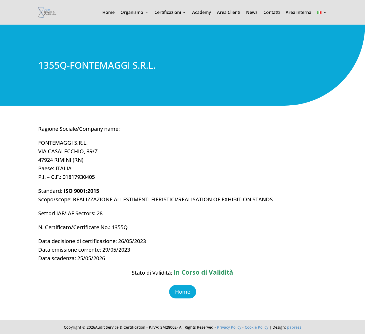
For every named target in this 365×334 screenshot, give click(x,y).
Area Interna (298, 12)
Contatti (271, 12)
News (252, 12)
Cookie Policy (256, 327)
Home (108, 12)
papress (294, 327)
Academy (201, 12)
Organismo (132, 12)
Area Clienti (228, 12)
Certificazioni (167, 12)
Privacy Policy (229, 327)
